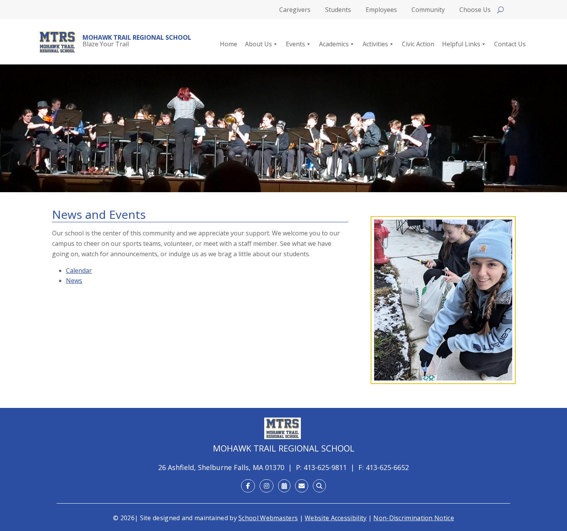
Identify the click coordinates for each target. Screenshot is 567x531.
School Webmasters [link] (268, 518)
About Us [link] (258, 44)
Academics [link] (334, 44)
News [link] (74, 280)
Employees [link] (381, 10)
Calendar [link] (79, 270)
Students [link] (338, 10)
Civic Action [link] (418, 44)
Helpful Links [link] (461, 44)
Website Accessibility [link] (335, 518)
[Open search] (500, 9)
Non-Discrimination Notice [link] (413, 518)
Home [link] (228, 44)
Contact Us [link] (510, 44)
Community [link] (428, 10)
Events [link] (295, 44)
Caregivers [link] (294, 10)
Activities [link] (375, 44)
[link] (57, 42)
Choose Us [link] (475, 10)
